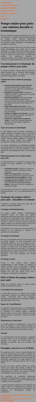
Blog (2, 16)
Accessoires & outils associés (9, 5)
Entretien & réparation (7, 10)
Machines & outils (6, 2)
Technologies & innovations (9, 13)
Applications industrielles (8, 8)
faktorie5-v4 (4, 19)
